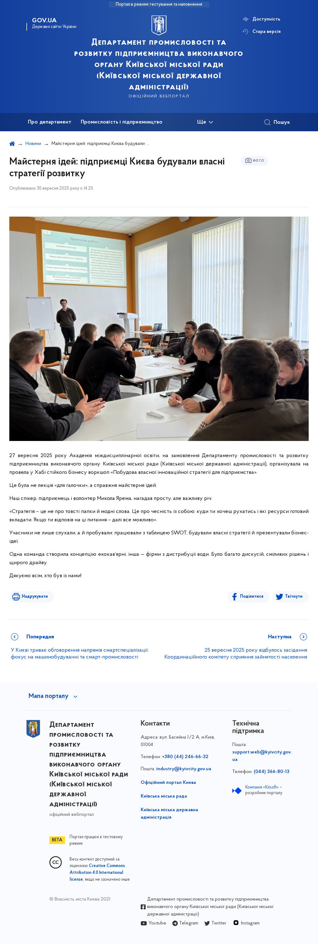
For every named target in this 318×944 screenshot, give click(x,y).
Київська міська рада (164, 796)
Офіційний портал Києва (168, 782)
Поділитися (251, 596)
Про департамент (49, 122)
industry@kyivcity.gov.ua (183, 768)
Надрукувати (35, 596)
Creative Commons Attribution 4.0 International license (97, 873)
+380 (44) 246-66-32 (185, 756)
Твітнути (293, 596)
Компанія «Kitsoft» (262, 787)
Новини (33, 143)
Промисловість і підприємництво (121, 122)
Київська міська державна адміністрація (169, 813)
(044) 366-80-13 (271, 771)
